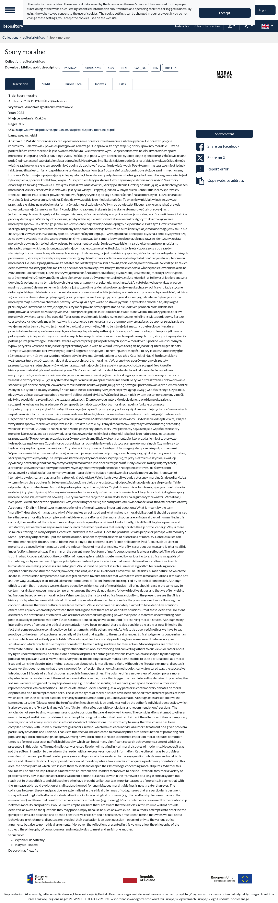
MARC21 (71, 67)
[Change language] (267, 26)
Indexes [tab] (100, 84)
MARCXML (93, 67)
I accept (224, 13)
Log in (263, 10)
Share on (223, 146)
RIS (155, 67)
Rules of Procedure (207, 26)
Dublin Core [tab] (73, 84)
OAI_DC (140, 67)
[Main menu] (10, 10)
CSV (111, 67)
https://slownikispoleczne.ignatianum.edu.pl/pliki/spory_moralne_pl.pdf (65, 129)
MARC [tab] (46, 84)
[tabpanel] (98, 473)
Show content (224, 134)
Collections (10, 37)
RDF (124, 67)
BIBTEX (170, 67)
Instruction (182, 26)
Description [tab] (20, 84)
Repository (12, 26)
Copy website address (225, 180)
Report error (218, 169)
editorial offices (34, 37)
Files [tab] (122, 84)
